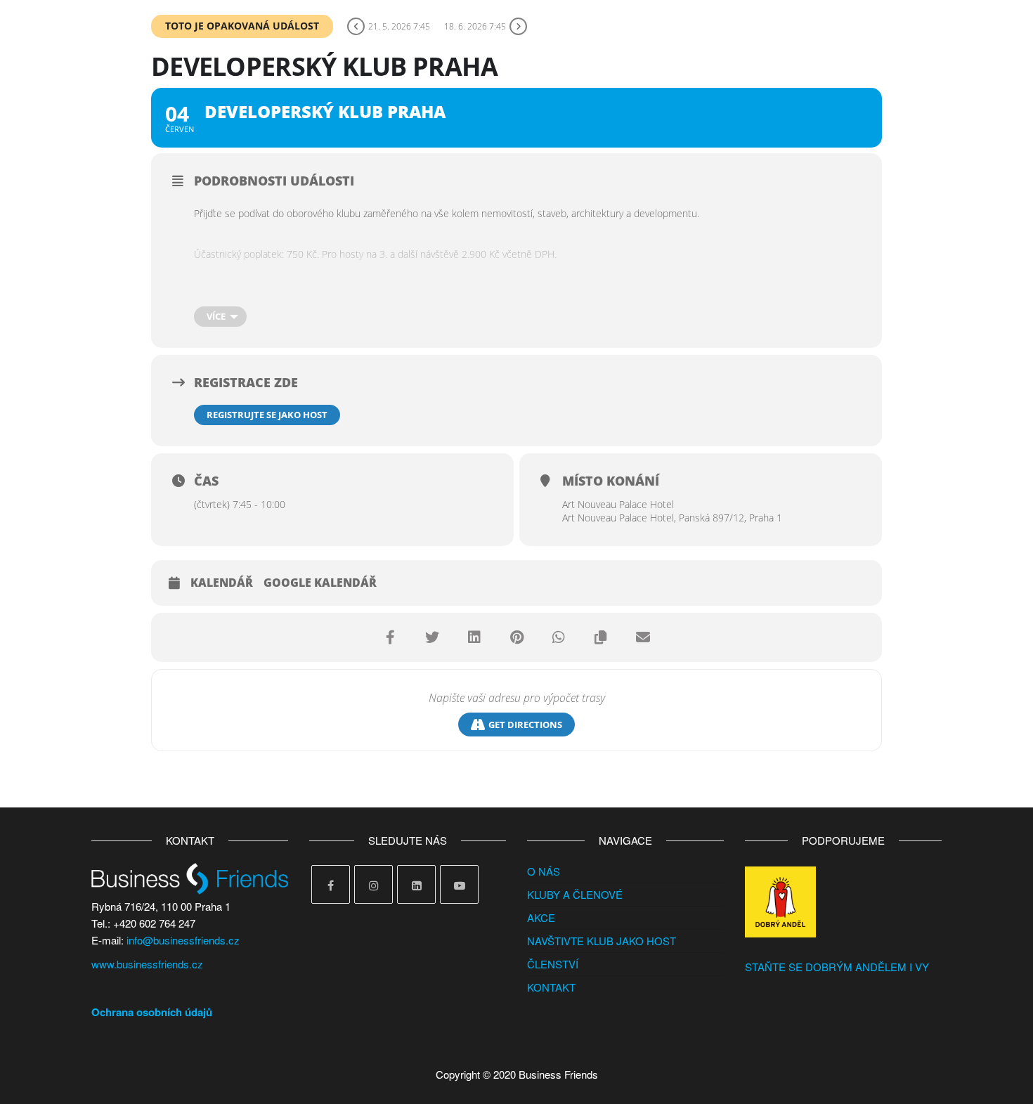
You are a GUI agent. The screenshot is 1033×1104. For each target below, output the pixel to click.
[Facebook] (330, 884)
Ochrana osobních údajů (151, 1012)
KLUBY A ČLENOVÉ (575, 894)
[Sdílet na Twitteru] (432, 637)
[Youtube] (459, 884)
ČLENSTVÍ (552, 963)
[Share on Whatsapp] (558, 637)
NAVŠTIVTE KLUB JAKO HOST (601, 940)
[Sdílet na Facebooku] (390, 637)
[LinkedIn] (416, 884)
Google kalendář (320, 583)
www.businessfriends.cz (147, 963)
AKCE (541, 917)
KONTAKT (551, 987)
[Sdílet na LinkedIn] (474, 637)
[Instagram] (373, 884)
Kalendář (221, 583)
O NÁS (543, 871)
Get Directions (525, 724)
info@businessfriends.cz (183, 940)
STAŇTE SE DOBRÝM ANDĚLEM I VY (837, 966)
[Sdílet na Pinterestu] (516, 637)
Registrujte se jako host (267, 414)
